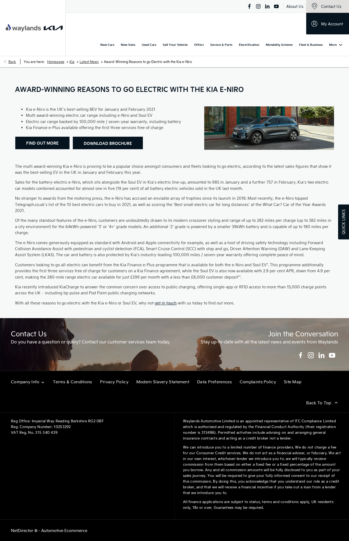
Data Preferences (214, 381)
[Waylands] (23, 28)
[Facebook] (249, 6)
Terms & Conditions (72, 381)
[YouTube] (276, 6)
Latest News (89, 61)
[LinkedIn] (267, 6)
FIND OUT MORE (42, 143)
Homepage (55, 61)
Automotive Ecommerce (64, 530)
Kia (72, 61)
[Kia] (53, 28)
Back (12, 61)
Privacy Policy (114, 381)
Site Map (292, 381)
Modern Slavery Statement (162, 381)
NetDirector (22, 530)
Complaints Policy (258, 381)
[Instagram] (258, 6)
